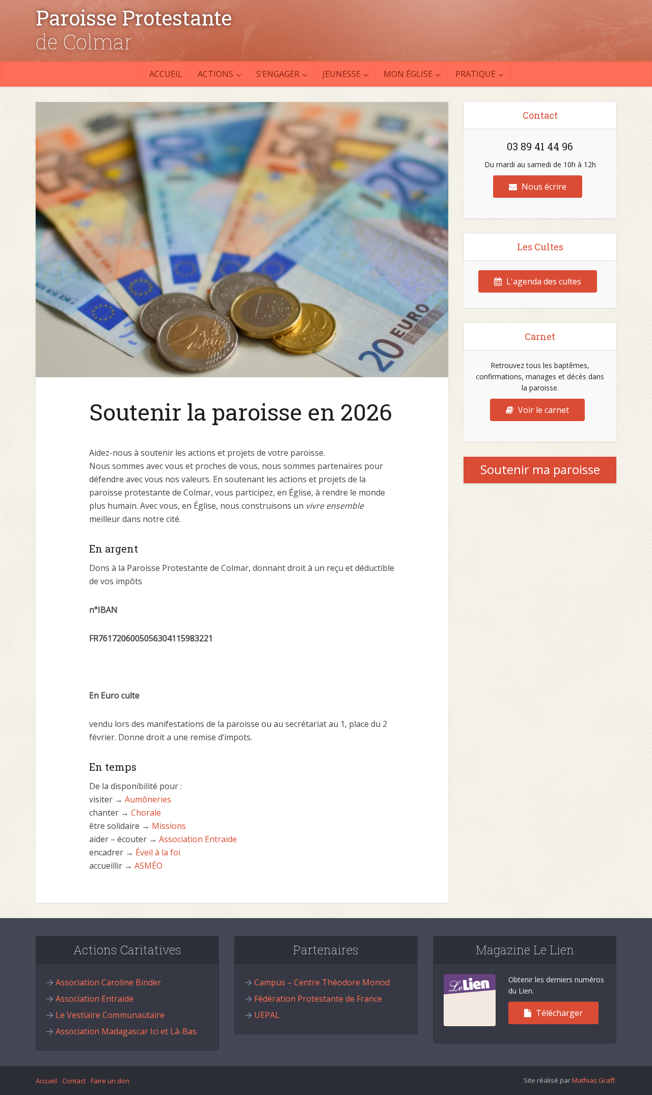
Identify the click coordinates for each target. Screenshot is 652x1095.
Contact (74, 1080)
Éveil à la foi (157, 852)
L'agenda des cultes (542, 281)
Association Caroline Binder (108, 982)
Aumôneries (148, 799)
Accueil (165, 74)
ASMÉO (148, 865)
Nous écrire (543, 186)
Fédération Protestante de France (318, 998)
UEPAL (267, 1015)
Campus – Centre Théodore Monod (322, 982)
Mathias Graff (593, 1080)
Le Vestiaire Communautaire (110, 1015)
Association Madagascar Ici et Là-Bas (126, 1031)
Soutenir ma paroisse (540, 469)
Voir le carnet (542, 409)
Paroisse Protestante (134, 18)
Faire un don (110, 1080)
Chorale (146, 812)
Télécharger (558, 1013)
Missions (169, 825)
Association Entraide (198, 839)
